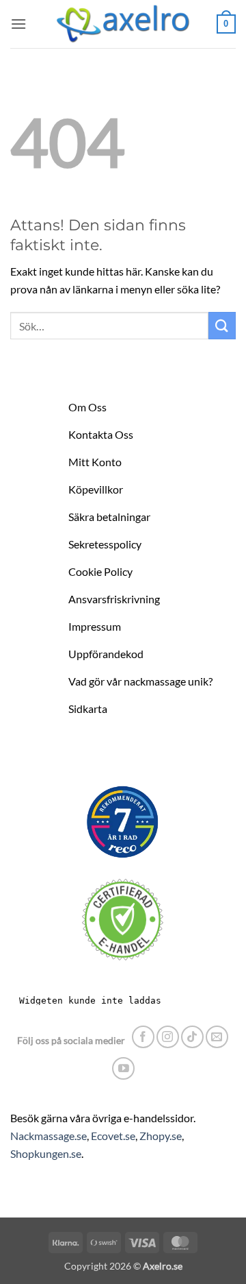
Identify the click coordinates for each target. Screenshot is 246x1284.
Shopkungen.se (45, 1153)
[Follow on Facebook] (143, 1037)
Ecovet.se (113, 1135)
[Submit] (222, 325)
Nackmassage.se (48, 1135)
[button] (18, 23)
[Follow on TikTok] (192, 1037)
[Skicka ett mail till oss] (217, 1037)
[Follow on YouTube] (123, 1068)
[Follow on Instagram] (167, 1037)
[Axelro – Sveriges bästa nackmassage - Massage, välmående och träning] (123, 24)
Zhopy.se (160, 1135)
